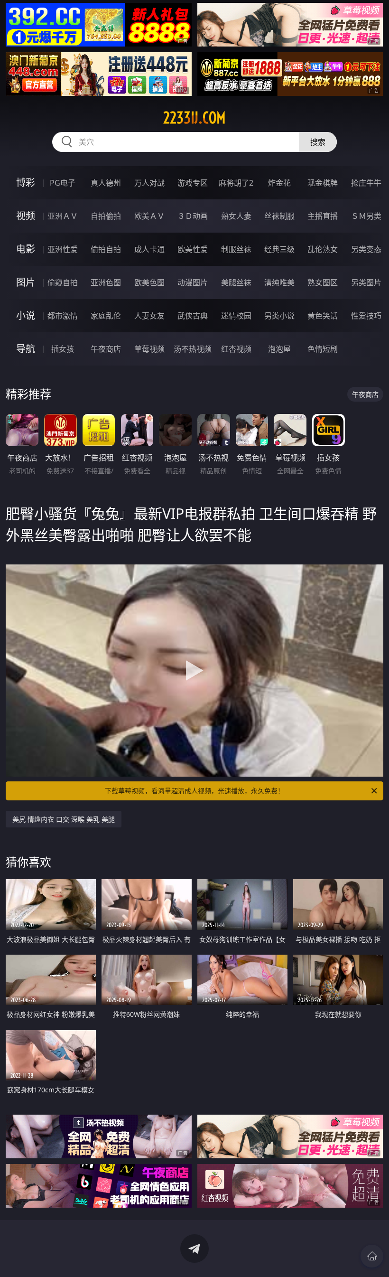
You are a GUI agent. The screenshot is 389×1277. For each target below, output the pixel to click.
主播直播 (322, 216)
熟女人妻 (236, 216)
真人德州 (106, 183)
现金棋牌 (322, 183)
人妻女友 (149, 315)
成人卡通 (149, 249)
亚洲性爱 (62, 249)
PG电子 (62, 183)
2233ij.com (194, 117)
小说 (25, 315)
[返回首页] (372, 1256)
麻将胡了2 (236, 183)
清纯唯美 (279, 282)
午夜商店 (106, 349)
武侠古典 (192, 315)
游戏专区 (192, 183)
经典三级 (279, 249)
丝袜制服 (279, 216)
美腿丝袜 (236, 282)
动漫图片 (192, 282)
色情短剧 (322, 349)
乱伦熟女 (322, 249)
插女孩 (62, 349)
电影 (25, 249)
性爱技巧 (366, 315)
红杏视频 (236, 349)
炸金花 (279, 183)
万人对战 (149, 183)
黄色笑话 (322, 315)
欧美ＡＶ (149, 216)
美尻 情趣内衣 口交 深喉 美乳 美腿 (63, 819)
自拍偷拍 (106, 216)
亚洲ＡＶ (62, 216)
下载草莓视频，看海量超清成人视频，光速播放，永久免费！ (194, 790)
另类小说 (279, 315)
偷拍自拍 (106, 249)
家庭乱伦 (106, 315)
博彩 (25, 182)
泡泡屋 (279, 349)
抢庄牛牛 (366, 183)
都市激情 (62, 315)
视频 (25, 215)
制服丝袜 (236, 249)
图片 (25, 282)
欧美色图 (149, 282)
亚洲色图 (106, 282)
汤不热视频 (193, 349)
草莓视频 (149, 349)
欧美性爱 (192, 249)
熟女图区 (322, 282)
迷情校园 (236, 315)
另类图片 (366, 282)
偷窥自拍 (62, 282)
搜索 (317, 142)
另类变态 (366, 249)
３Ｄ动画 (192, 216)
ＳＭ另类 (366, 216)
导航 (25, 348)
